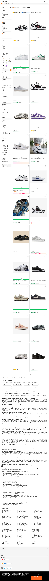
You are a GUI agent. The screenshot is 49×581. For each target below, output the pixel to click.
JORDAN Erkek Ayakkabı (36, 531)
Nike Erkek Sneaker (24, 391)
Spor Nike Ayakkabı (31, 386)
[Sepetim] (47, 1)
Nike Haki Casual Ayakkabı (21, 528)
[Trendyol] (4, 1)
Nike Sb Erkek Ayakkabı (26, 382)
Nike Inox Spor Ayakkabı (6, 535)
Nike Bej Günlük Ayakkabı (36, 518)
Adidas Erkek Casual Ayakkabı (22, 529)
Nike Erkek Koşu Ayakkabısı (7, 384)
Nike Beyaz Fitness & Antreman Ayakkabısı (38, 526)
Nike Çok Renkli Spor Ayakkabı (22, 534)
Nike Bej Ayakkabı (35, 534)
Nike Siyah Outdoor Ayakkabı (6, 524)
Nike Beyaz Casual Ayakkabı (35, 395)
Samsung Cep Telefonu (5, 543)
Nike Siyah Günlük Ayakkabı (26, 393)
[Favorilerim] (46, 1)
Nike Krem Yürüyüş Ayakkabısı (37, 536)
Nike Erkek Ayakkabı (15, 377)
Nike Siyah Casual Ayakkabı (25, 395)
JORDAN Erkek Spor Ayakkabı (36, 537)
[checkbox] (3, 59)
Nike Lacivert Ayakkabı (20, 532)
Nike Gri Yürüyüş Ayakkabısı (6, 536)
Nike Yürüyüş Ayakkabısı (21, 522)
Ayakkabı (33, 542)
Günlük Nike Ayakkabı (23, 386)
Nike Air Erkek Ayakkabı (17, 382)
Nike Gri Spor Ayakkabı (20, 538)
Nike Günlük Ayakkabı (32, 391)
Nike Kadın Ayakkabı (20, 531)
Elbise (3, 542)
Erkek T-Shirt (19, 544)
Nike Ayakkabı (44, 395)
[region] (24, 576)
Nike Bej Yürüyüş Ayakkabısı (6, 526)
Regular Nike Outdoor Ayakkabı (37, 515)
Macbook (33, 543)
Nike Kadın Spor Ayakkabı (36, 532)
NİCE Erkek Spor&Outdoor (36, 528)
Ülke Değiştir (3, 557)
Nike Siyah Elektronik (35, 530)
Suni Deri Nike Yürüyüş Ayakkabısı (22, 516)
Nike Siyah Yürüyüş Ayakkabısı (37, 522)
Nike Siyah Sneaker (5, 523)
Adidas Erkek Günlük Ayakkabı (7, 534)
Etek (17, 542)
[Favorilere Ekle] (28, 15)
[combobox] (42, 12)
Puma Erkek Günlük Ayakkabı (6, 532)
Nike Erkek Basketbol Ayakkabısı (7, 519)
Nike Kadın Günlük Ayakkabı (36, 523)
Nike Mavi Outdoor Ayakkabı (6, 537)
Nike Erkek (9, 377)
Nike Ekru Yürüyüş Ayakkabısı (21, 525)
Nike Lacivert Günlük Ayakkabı (37, 517)
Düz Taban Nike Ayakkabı (21, 517)
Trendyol (3, 7)
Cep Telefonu (34, 541)
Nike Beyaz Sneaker (5, 522)
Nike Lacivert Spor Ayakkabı (21, 537)
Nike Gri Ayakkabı (5, 528)
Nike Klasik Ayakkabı (36, 393)
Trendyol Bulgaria (5, 541)
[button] (6, 10)
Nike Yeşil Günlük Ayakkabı (36, 524)
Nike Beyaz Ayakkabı (5, 518)
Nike (13, 10)
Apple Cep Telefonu (20, 543)
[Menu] (1, 1)
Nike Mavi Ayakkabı (20, 526)
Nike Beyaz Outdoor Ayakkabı (21, 530)
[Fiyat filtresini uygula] (10, 70)
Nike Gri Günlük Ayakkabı (21, 518)
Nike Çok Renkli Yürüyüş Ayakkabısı (7, 530)
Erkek (6, 7)
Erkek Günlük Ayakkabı (17, 7)
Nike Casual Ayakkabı (17, 393)
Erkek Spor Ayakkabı (35, 529)
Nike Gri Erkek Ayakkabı (35, 382)
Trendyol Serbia (19, 541)
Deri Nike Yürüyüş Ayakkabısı (6, 517)
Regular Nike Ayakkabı (39, 386)
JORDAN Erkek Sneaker (5, 529)
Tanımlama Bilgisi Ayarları (36, 574)
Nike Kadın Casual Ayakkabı (6, 525)
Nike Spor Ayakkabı (5, 395)
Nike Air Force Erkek (27, 384)
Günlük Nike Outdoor (5, 516)
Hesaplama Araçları (5, 544)
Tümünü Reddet (36, 576)
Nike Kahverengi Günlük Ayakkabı (22, 524)
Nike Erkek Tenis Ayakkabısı (21, 523)
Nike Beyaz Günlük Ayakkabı (15, 395)
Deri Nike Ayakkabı (35, 516)
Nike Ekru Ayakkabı (5, 531)
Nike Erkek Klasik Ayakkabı (15, 391)
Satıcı (2, 553)
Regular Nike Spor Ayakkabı (21, 515)
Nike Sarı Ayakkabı (20, 536)
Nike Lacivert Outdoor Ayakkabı (37, 535)
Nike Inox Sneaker (5, 538)
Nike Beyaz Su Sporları (35, 525)
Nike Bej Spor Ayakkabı (35, 538)
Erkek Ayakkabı (11, 7)
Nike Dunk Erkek (14, 386)
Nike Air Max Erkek (35, 384)
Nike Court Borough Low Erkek (17, 384)
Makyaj (33, 544)
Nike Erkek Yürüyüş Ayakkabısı (7, 393)
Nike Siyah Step (19, 535)
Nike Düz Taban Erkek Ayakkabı (7, 382)
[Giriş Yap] (44, 1)
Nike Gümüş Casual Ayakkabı (36, 519)
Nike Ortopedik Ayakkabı (6, 386)
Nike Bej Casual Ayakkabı (21, 519)
